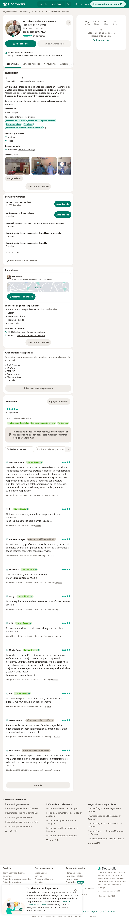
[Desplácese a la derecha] (71, 64)
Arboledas (33, 279)
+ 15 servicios (12, 252)
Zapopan (42, 279)
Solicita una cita (101, 40)
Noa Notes (74, 882)
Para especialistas (74, 876)
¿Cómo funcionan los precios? (22, 260)
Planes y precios (73, 873)
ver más (9, 104)
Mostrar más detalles (39, 187)
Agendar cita (62, 204)
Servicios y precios (31, 63)
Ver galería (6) (14, 178)
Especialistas (41, 873)
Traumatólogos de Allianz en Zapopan (106, 838)
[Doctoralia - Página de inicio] (19, 3)
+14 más (11, 380)
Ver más (46, 786)
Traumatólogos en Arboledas (19, 817)
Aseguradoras (67, 63)
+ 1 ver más (13, 323)
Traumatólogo (25, 11)
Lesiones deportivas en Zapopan (61, 835)
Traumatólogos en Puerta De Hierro (22, 808)
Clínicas (38, 876)
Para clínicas (72, 879)
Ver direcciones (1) (27, 149)
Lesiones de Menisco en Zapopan (62, 808)
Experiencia (13, 63)
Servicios (39, 882)
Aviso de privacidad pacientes (17, 879)
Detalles (17, 205)
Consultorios (50, 63)
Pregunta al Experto (44, 879)
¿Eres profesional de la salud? (107, 4)
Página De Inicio (10, 11)
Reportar (55, 495)
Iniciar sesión (82, 4)
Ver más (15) (11, 831)
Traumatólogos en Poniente (18, 826)
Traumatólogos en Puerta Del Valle (21, 822)
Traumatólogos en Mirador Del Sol (21, 812)
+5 (45, 127)
